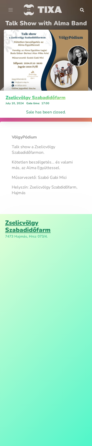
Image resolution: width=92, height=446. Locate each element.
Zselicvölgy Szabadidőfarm (35, 98)
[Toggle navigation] (10, 10)
